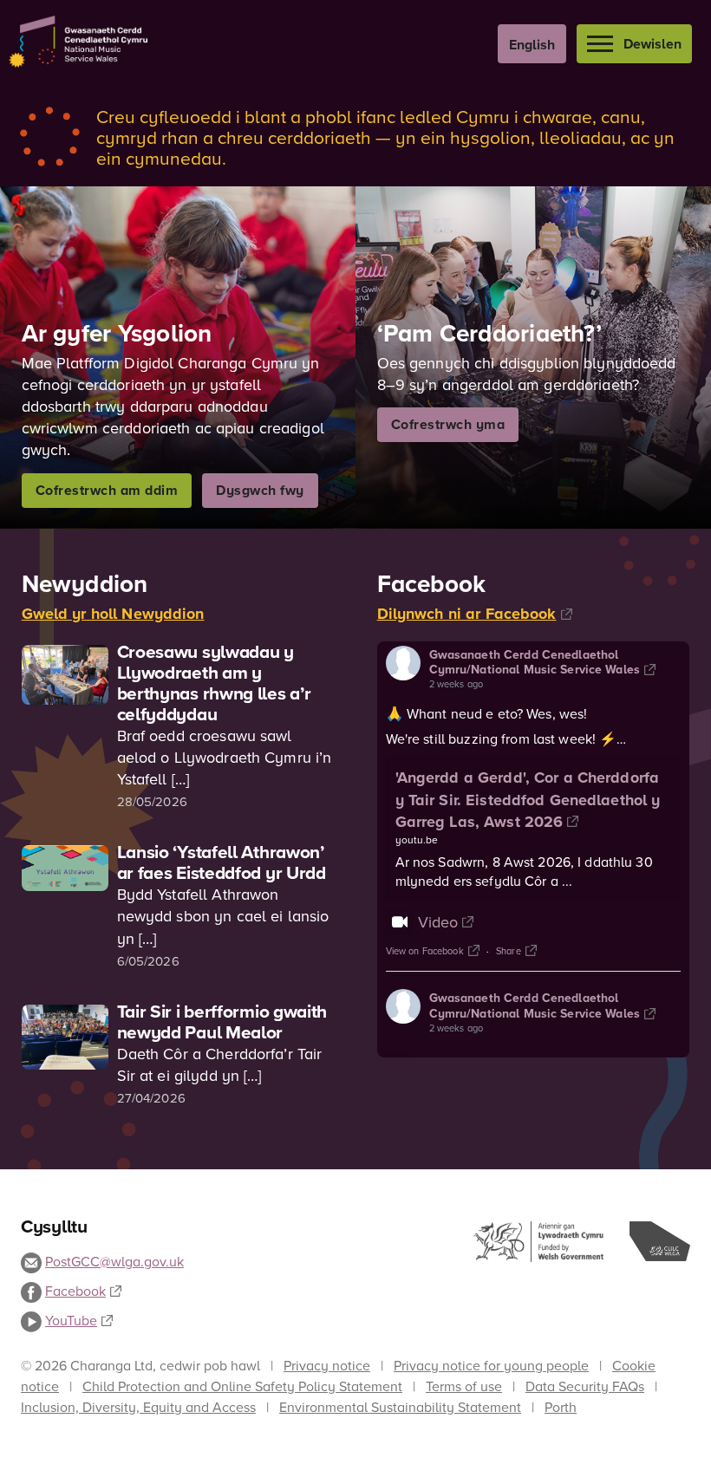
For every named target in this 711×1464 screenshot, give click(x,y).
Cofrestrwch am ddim (107, 490)
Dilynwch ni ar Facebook (467, 613)
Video (438, 922)
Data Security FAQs (584, 1386)
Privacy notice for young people (491, 1365)
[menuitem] (532, 43)
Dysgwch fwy (260, 490)
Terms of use (464, 1386)
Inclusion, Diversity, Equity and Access (138, 1406)
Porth (561, 1406)
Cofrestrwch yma (448, 424)
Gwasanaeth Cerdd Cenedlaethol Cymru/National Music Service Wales (534, 663)
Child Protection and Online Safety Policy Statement (242, 1386)
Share (508, 951)
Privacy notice (327, 1365)
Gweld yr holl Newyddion (113, 613)
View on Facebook (425, 951)
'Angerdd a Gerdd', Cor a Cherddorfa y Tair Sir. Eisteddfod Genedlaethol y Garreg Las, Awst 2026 (528, 799)
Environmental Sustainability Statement (400, 1406)
